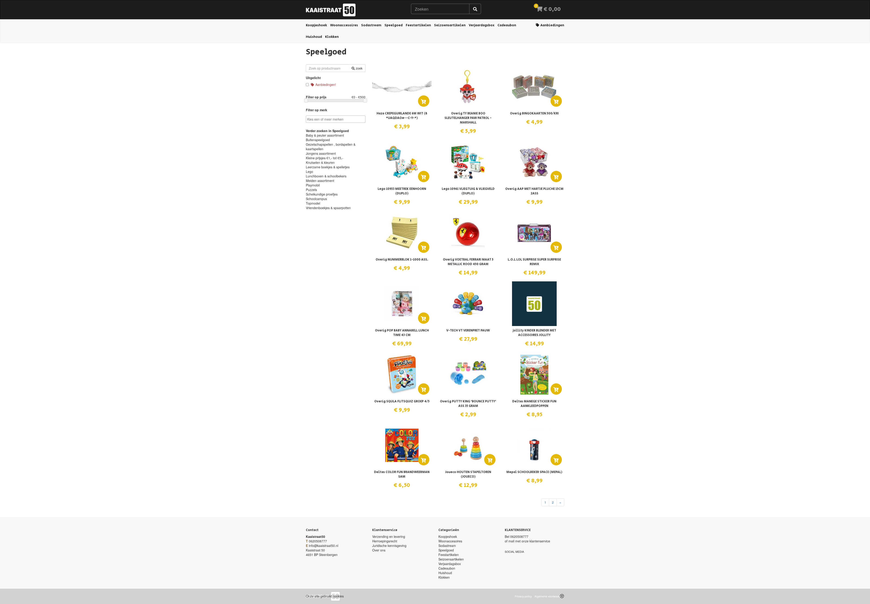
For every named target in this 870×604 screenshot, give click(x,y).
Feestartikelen (418, 25)
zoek (358, 68)
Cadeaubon (507, 25)
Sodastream (371, 25)
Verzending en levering (388, 536)
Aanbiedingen (552, 25)
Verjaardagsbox (481, 25)
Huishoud (314, 36)
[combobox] (335, 119)
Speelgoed (393, 25)
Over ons (378, 550)
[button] (562, 596)
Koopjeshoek (316, 25)
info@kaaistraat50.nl (323, 545)
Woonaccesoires (344, 25)
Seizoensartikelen (450, 25)
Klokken (332, 36)
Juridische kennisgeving (389, 545)
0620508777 (318, 541)
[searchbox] (336, 119)
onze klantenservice (536, 541)
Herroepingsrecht (384, 541)
